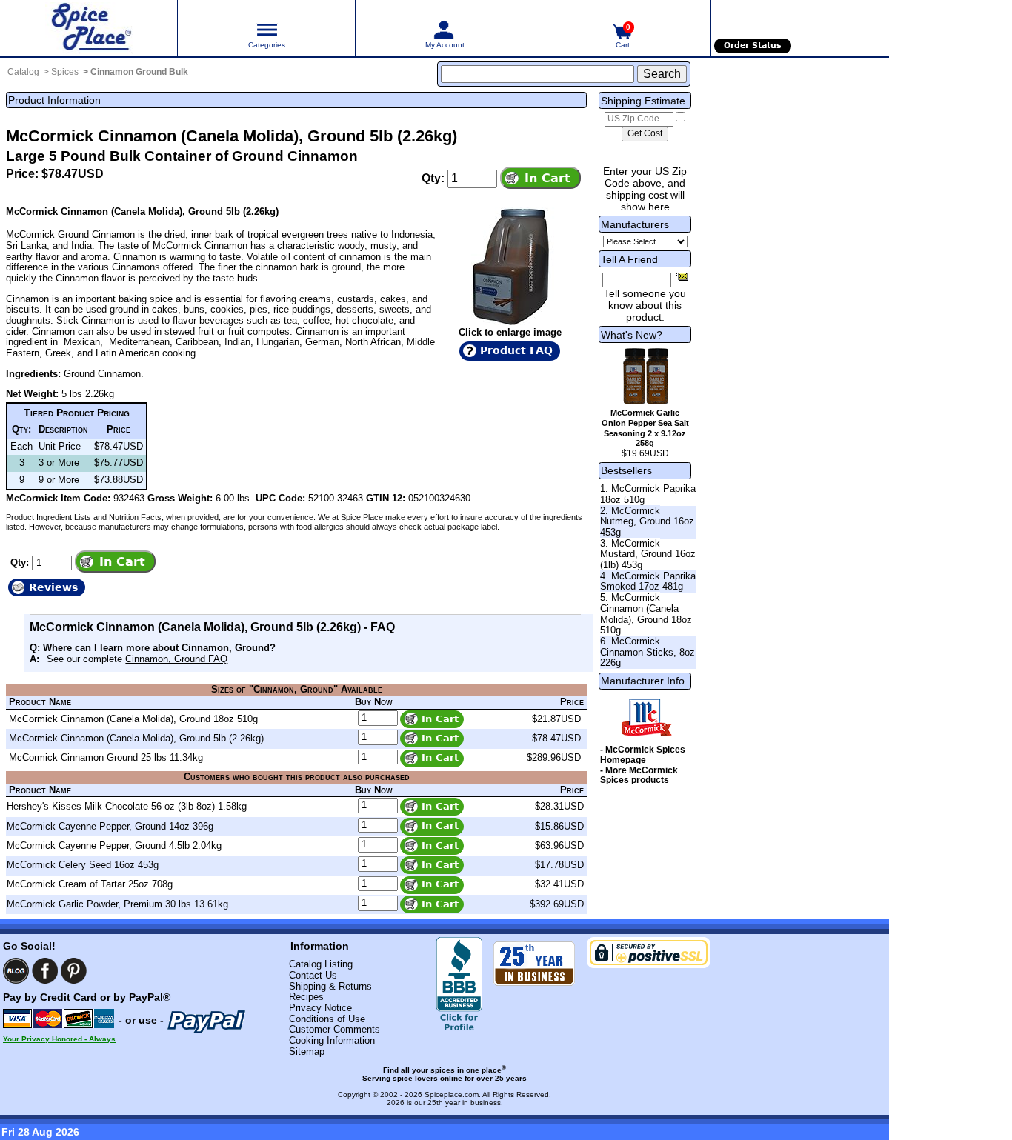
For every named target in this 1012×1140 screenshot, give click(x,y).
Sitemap (306, 1051)
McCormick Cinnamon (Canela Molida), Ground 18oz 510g (133, 718)
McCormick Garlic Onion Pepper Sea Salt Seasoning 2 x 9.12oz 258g (645, 427)
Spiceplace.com (452, 1094)
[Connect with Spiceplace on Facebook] (45, 971)
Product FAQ (516, 350)
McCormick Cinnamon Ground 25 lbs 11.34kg (106, 757)
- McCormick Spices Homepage (642, 754)
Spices (65, 72)
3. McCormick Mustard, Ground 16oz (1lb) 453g (648, 554)
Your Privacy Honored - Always (59, 1039)
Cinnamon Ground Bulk (139, 72)
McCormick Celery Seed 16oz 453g (83, 864)
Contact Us (313, 975)
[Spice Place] (88, 28)
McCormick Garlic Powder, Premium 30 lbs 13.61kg (117, 904)
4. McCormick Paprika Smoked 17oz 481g (648, 581)
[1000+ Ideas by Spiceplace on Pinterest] (74, 971)
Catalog (23, 72)
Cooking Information (332, 1040)
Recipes (306, 996)
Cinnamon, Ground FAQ (176, 658)
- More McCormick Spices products (639, 775)
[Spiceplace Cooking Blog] (16, 971)
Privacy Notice (320, 1007)
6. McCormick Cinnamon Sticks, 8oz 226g (647, 652)
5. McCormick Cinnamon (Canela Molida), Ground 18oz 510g (646, 614)
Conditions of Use (327, 1018)
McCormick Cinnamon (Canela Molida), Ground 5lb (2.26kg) (136, 738)
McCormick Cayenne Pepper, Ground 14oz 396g (110, 826)
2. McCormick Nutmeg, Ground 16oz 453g (647, 521)
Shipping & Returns (330, 986)
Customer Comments (334, 1029)
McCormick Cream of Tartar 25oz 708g (90, 884)
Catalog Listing (321, 964)
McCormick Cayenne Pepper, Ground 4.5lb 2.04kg (114, 845)
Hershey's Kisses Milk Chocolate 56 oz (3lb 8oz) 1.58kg (127, 806)
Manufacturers (635, 224)
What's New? (631, 335)
